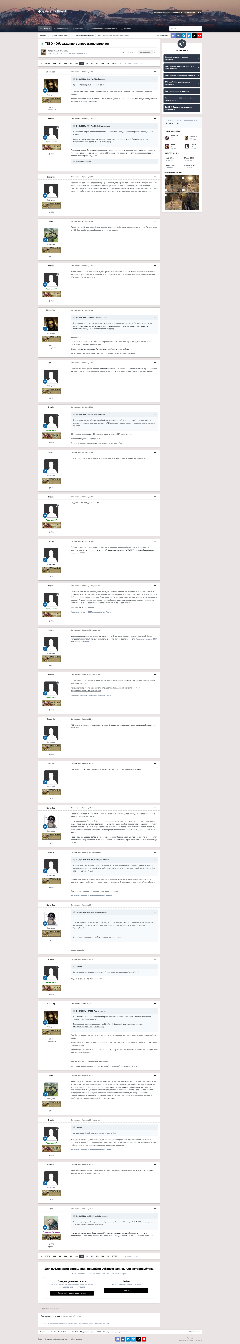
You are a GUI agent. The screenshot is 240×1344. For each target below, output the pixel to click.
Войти (126, 1290)
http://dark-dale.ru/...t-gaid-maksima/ (117, 688)
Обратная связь (76, 1339)
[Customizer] (199, 12)
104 (54, 63)
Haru (51, 1209)
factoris (51, 852)
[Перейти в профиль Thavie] (51, 132)
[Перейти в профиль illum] (51, 235)
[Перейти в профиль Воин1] (167, 146)
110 (87, 63)
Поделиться (129, 52)
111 (92, 63)
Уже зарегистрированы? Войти (167, 12)
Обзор (45, 28)
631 (52, 1244)
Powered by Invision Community (190, 1340)
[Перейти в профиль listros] (51, 376)
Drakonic (51, 177)
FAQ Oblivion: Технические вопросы (180, 75)
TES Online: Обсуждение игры (75, 53)
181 (52, 888)
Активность (61, 28)
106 (65, 63)
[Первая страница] (41, 63)
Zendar (51, 541)
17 (52, 257)
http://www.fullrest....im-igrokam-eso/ (86, 690)
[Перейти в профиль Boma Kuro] (167, 138)
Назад (47, 63)
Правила (79, 28)
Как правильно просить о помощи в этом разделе (180, 99)
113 (102, 63)
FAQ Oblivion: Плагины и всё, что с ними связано (179, 67)
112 (97, 63)
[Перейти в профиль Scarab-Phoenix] (43, 52)
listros (51, 363)
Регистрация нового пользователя (72, 1293)
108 (76, 63)
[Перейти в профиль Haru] (51, 1223)
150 (52, 212)
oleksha (50, 1164)
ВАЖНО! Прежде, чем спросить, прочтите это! (178, 108)
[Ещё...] (155, 71)
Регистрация (189, 12)
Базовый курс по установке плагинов (176, 58)
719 (52, 154)
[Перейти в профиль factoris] (51, 866)
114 (107, 63)
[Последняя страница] (120, 63)
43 (52, 107)
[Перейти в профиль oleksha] (51, 1178)
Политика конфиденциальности (103, 28)
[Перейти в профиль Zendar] (51, 555)
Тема (40, 1339)
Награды (127, 28)
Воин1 (173, 144)
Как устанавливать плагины (177, 91)
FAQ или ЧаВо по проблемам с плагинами (177, 83)
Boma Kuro (175, 136)
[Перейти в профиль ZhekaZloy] (51, 85)
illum (51, 221)
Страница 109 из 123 (133, 63)
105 (59, 63)
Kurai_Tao (50, 808)
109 (81, 63)
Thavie (51, 119)
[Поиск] (199, 28)
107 (71, 63)
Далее (114, 63)
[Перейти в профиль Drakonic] (51, 191)
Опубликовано (82, 72)
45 (52, 398)
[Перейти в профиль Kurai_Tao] (51, 822)
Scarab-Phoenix (60, 51)
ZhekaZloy (50, 72)
